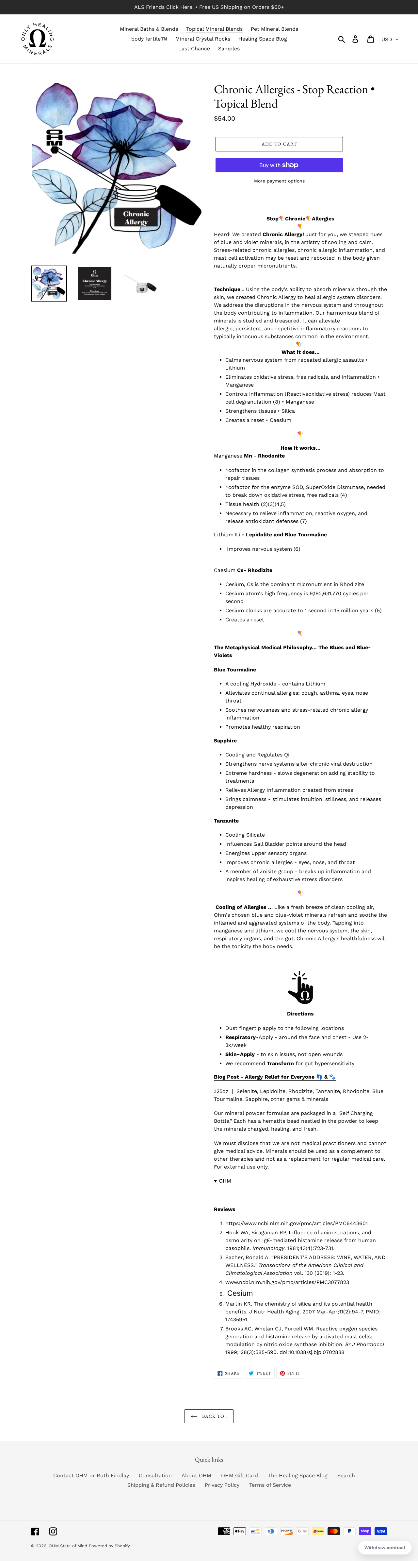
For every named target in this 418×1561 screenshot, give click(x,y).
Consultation (155, 1475)
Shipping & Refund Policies (161, 1485)
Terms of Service (270, 1485)
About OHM (196, 1475)
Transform (280, 1063)
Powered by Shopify (109, 1545)
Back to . (214, 1416)
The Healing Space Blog (298, 1475)
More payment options (279, 180)
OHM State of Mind (68, 1545)
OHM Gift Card (239, 1475)
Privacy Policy (222, 1485)
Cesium (239, 1293)
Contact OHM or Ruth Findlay (91, 1475)
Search (346, 1475)
